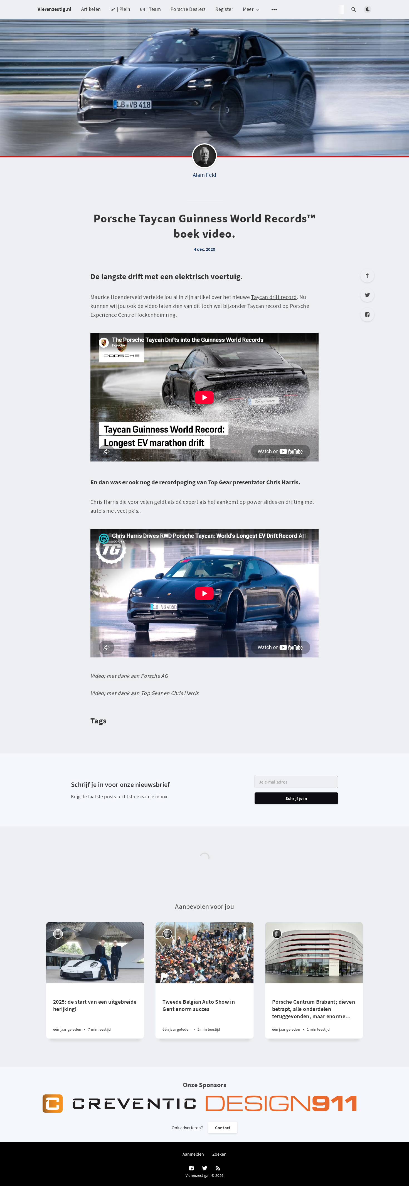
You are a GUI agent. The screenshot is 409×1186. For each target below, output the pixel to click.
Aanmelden (193, 1154)
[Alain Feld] (204, 157)
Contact (222, 1127)
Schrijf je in (296, 798)
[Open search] (353, 9)
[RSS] (218, 1168)
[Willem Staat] (167, 934)
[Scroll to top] (367, 276)
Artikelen (91, 9)
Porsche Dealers (188, 9)
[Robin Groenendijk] (277, 934)
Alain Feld (204, 174)
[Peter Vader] (58, 934)
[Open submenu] (274, 9)
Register (224, 9)
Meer (248, 9)
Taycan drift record (274, 296)
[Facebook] (367, 314)
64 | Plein (120, 9)
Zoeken (219, 1154)
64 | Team (150, 9)
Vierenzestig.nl (55, 9)
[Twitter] (367, 295)
